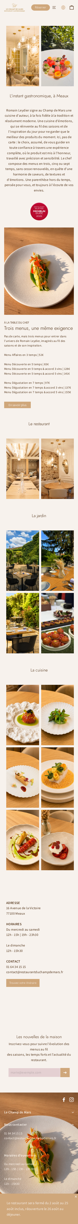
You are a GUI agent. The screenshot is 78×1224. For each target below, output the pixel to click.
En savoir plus (17, 405)
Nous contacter (15, 1124)
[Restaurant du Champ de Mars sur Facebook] (64, 1099)
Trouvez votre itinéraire (22, 983)
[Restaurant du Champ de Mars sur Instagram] (71, 1099)
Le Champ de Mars (17, 1112)
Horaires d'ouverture (20, 1155)
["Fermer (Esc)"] (76, 1196)
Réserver (40, 7)
